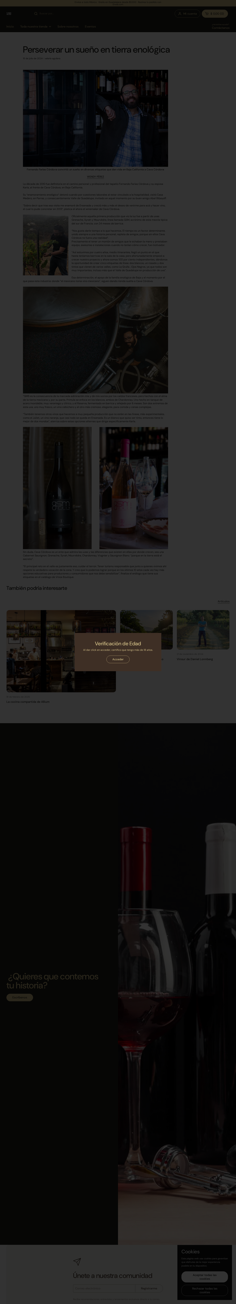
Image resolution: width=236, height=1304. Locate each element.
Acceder (118, 659)
